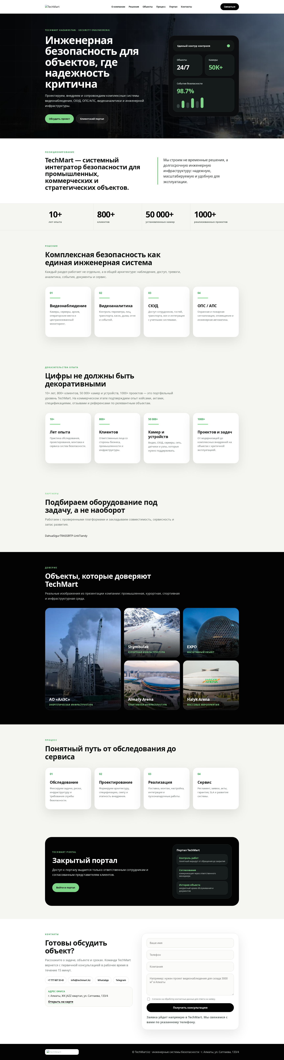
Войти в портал (65, 887)
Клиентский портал (92, 118)
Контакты (186, 6)
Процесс (161, 6)
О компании (118, 6)
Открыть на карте (60, 1002)
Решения (134, 6)
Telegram (121, 980)
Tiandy (83, 536)
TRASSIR (65, 536)
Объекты (148, 6)
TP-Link (74, 536)
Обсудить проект (59, 118)
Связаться (229, 6)
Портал (173, 6)
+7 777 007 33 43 (56, 980)
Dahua (49, 536)
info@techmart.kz (80, 980)
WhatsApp (103, 980)
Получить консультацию (190, 1007)
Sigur (56, 536)
